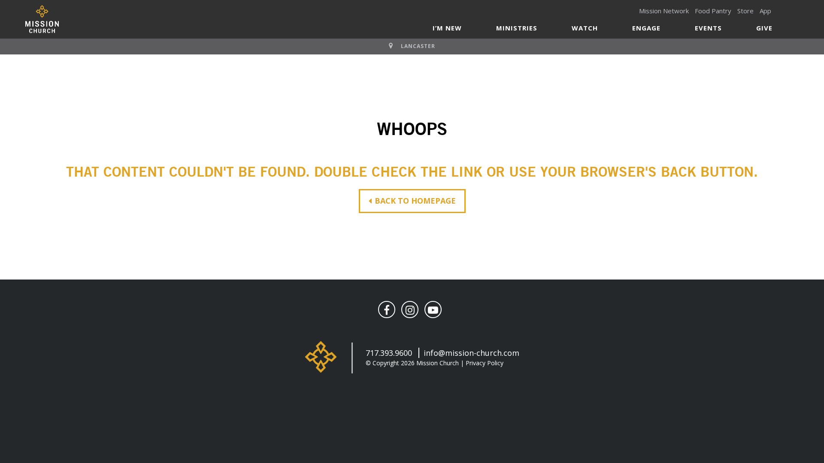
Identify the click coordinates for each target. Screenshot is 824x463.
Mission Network (664, 10)
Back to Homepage (415, 200)
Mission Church (41, 19)
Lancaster (418, 46)
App (765, 10)
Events (708, 28)
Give (764, 28)
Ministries (516, 28)
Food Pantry (713, 10)
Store (745, 10)
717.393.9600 (389, 353)
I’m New (447, 28)
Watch (585, 28)
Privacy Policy (484, 363)
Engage (646, 28)
